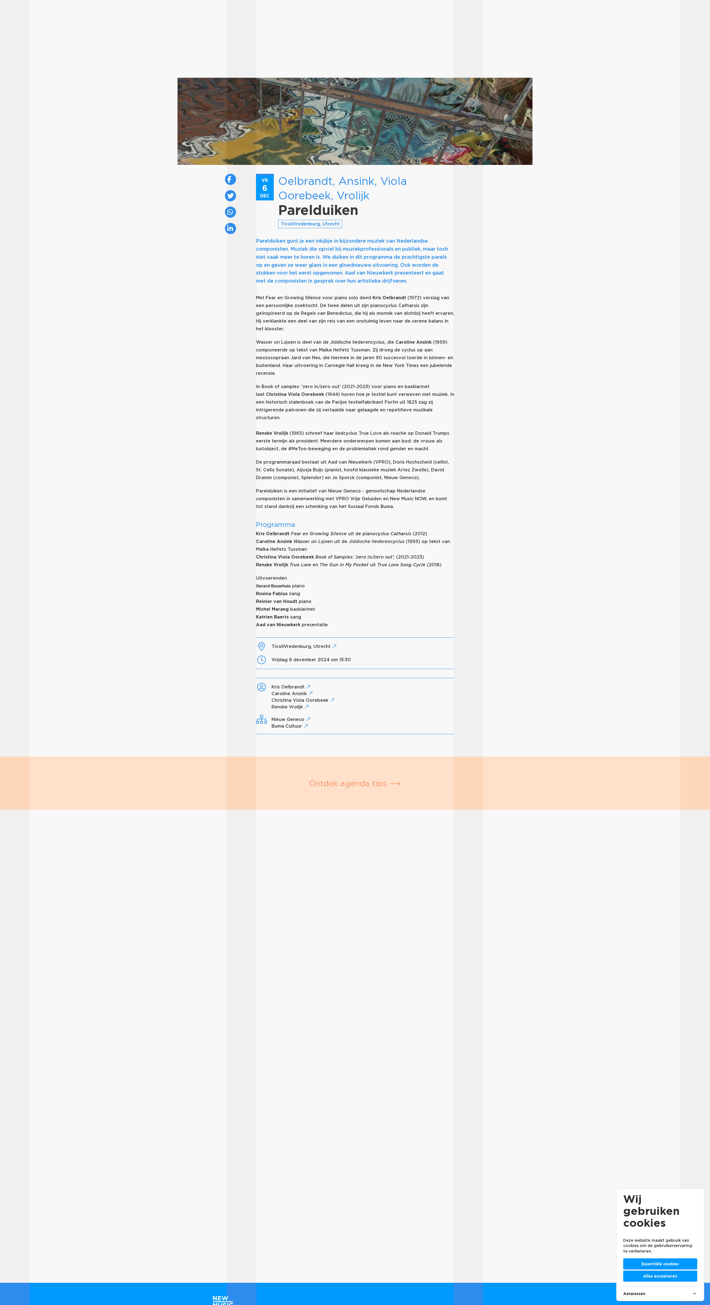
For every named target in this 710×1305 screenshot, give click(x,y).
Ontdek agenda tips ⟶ (355, 783)
